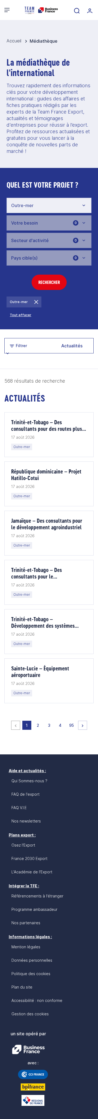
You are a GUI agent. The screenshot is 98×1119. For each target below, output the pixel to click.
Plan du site (21, 987)
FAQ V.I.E (19, 807)
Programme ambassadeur (34, 909)
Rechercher (49, 282)
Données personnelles (31, 960)
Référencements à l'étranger (37, 896)
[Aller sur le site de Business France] (28, 1049)
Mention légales (25, 946)
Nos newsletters (26, 821)
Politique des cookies (30, 973)
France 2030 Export (29, 858)
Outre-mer (19, 302)
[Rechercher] (76, 10)
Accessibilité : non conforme (36, 1000)
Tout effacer (20, 315)
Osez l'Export (23, 845)
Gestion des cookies (30, 1014)
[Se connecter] (89, 10)
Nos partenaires (25, 922)
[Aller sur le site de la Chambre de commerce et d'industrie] (33, 1074)
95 (72, 725)
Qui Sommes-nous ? (29, 780)
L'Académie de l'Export (31, 872)
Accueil (15, 40)
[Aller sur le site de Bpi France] (33, 1087)
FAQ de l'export (25, 794)
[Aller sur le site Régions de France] (33, 1100)
